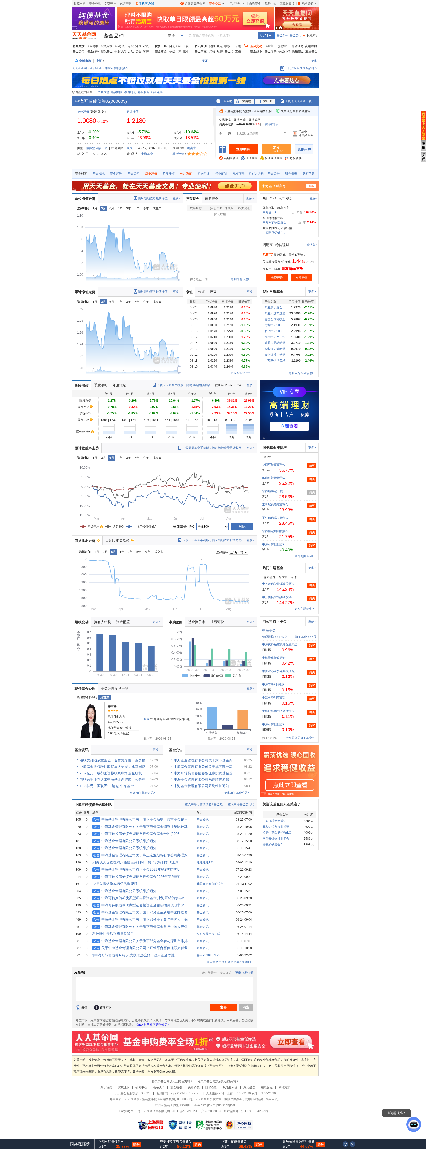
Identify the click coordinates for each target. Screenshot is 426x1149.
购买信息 (309, 173)
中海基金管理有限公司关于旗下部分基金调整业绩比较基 (140, 826)
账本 (186, 51)
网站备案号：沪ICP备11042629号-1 (248, 1111)
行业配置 (221, 173)
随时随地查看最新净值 (153, 198)
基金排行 (120, 46)
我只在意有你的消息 (210, 884)
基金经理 (116, 173)
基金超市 (256, 51)
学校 (227, 46)
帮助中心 (270, 3)
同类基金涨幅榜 (275, 448)
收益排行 (284, 51)
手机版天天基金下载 (298, 101)
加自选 (246, 101)
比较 (186, 46)
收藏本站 (80, 3)
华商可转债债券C (273, 478)
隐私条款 (211, 1087)
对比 (242, 527)
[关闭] (352, 1144)
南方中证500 (273, 325)
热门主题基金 (273, 568)
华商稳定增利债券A (275, 531)
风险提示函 (230, 1087)
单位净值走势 (85, 199)
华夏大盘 (103, 92)
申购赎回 (176, 622)
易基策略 (157, 92)
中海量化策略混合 (274, 657)
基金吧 (229, 51)
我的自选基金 (273, 292)
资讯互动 (201, 46)
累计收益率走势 (87, 448)
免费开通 (277, 277)
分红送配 (186, 173)
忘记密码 (125, 3)
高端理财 (311, 46)
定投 (131, 46)
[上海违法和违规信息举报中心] (209, 1125)
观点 (220, 46)
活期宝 (269, 46)
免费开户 (110, 3)
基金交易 (215, 3)
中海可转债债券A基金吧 (93, 805)
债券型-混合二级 (97, 148)
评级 (146, 46)
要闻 (212, 46)
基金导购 (271, 51)
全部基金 (96, 68)
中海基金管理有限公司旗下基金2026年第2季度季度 (136, 869)
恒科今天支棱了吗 (208, 934)
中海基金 (147, 154)
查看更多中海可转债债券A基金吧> (229, 962)
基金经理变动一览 (114, 688)
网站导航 (307, 3)
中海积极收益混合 (274, 222)
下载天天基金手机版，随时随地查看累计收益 (212, 448)
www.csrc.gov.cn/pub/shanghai (214, 1105)
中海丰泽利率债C (273, 697)
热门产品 (269, 198)
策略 (212, 51)
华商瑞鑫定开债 (272, 491)
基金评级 (178, 154)
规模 (130, 148)
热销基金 (298, 51)
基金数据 (79, 46)
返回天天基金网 (195, 3)
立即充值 (301, 277)
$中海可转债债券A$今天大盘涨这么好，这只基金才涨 (133, 955)
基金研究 (201, 51)
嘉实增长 (117, 92)
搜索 (266, 35)
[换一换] (345, 1144)
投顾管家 (106, 46)
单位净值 (83, 111)
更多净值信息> (240, 373)
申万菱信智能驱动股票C (278, 597)
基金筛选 (161, 51)
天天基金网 (79, 68)
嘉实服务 (143, 92)
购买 (312, 466)
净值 (189, 292)
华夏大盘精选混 (275, 313)
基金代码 (282, 35)
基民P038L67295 (208, 955)
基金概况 (99, 173)
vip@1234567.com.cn (185, 1093)
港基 (138, 46)
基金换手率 (196, 622)
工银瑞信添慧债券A (275, 504)
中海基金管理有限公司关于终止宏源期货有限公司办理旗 (140, 855)
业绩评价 (217, 622)
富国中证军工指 (275, 337)
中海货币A (269, 212)
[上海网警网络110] (150, 1125)
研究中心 (141, 1087)
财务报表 (291, 173)
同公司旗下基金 (275, 621)
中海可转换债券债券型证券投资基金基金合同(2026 (136, 834)
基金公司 (296, 35)
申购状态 (120, 51)
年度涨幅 (119, 385)
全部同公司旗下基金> (299, 738)
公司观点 (286, 198)
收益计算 (175, 51)
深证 (206, 61)
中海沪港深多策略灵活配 (278, 671)
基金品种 (114, 35)
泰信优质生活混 (275, 354)
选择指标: (222, 552)
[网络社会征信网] (180, 1125)
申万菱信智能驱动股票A (278, 584)
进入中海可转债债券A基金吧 (204, 804)
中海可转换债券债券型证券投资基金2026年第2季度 (136, 877)
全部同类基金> (304, 556)
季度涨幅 (101, 385)
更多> (176, 198)
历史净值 (151, 173)
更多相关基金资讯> (142, 792)
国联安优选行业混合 (276, 838)
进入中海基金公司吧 (241, 804)
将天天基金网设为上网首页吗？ (172, 1081)
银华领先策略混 (275, 349)
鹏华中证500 (273, 331)
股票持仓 (192, 199)
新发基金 (107, 51)
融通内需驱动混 (275, 343)
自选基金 (255, 3)
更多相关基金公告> (236, 792)
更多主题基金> (304, 608)
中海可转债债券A (116, 68)
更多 (314, 61)
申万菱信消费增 (275, 360)
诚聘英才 (284, 1087)
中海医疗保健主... (274, 232)
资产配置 (123, 622)
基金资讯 (82, 750)
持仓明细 (204, 173)
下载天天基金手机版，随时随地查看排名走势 (212, 540)
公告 (139, 51)
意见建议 (249, 1087)
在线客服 (267, 1087)
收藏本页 (311, 35)
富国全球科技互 (275, 319)
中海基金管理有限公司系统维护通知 (125, 841)
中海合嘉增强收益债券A (278, 711)
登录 (147, 719)
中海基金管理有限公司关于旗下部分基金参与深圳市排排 (140, 941)
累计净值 (133, 111)
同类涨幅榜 (80, 1144)
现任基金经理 (85, 689)
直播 (238, 51)
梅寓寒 (191, 148)
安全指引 (176, 1087)
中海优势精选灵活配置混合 (280, 644)
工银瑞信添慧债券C (275, 518)
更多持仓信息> (240, 279)
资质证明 (124, 1087)
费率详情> (272, 124)
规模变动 (239, 173)
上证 (99, 61)
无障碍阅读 (287, 3)
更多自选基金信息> (301, 373)
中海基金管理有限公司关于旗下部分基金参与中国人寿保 (140, 919)
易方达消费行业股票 (276, 826)
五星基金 (311, 51)
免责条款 (194, 1087)
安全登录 (95, 3)
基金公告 (274, 173)
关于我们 (106, 1087)
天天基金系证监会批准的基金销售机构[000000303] (158, 1099)
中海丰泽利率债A (273, 684)
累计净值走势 (85, 292)
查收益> (312, 245)
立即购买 (243, 149)
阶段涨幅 (169, 173)
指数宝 (282, 46)
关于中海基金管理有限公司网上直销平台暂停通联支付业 (140, 948)
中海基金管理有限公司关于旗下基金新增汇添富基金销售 (140, 819)
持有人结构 (256, 173)
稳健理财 (297, 46)
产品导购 (235, 3)
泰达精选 (130, 92)
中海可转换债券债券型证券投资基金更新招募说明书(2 (138, 905)
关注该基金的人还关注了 (282, 804)
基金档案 (81, 173)
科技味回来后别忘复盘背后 (113, 934)
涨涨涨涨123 (205, 862)
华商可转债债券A (273, 464)
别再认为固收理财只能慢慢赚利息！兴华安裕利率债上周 (135, 862)
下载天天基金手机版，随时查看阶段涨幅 (183, 385)
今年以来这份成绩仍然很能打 (114, 884)
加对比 (267, 101)
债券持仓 (212, 198)
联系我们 (159, 1087)
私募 (146, 51)
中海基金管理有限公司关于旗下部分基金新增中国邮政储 (140, 912)
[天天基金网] (86, 35)
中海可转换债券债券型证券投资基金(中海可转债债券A (138, 898)
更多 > (250, 198)
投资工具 (161, 46)
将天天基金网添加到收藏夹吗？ (218, 1081)
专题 (238, 46)
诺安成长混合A (272, 844)
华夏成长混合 (273, 307)
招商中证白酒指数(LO (277, 832)
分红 (131, 51)
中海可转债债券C (274, 821)
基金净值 (93, 46)
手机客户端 (146, 3)
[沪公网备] (239, 1125)
